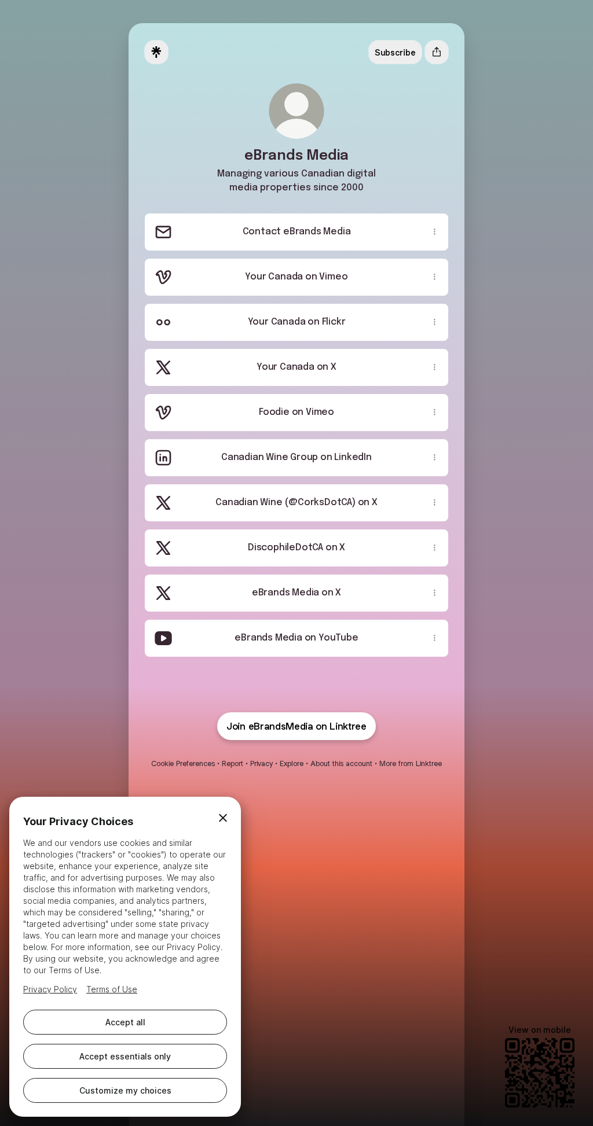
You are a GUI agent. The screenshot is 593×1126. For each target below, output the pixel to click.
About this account (341, 763)
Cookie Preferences (183, 763)
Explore (291, 763)
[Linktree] (156, 52)
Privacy (261, 763)
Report (232, 763)
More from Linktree (410, 763)
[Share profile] (436, 52)
